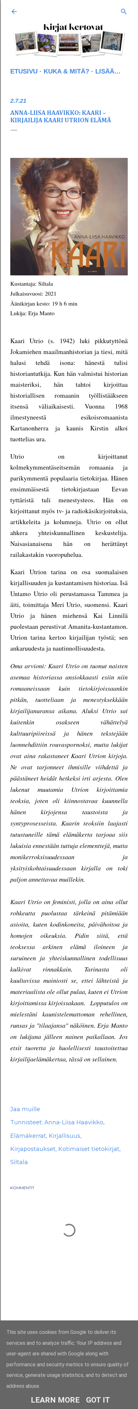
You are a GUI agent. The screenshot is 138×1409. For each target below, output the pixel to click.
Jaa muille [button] (25, 1109)
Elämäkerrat (28, 1135)
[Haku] (124, 10)
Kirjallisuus (64, 1135)
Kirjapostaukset (33, 1149)
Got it (98, 1400)
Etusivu (24, 71)
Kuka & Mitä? (66, 71)
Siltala (19, 1162)
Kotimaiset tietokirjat (88, 1149)
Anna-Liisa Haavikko (73, 1122)
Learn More (55, 1400)
